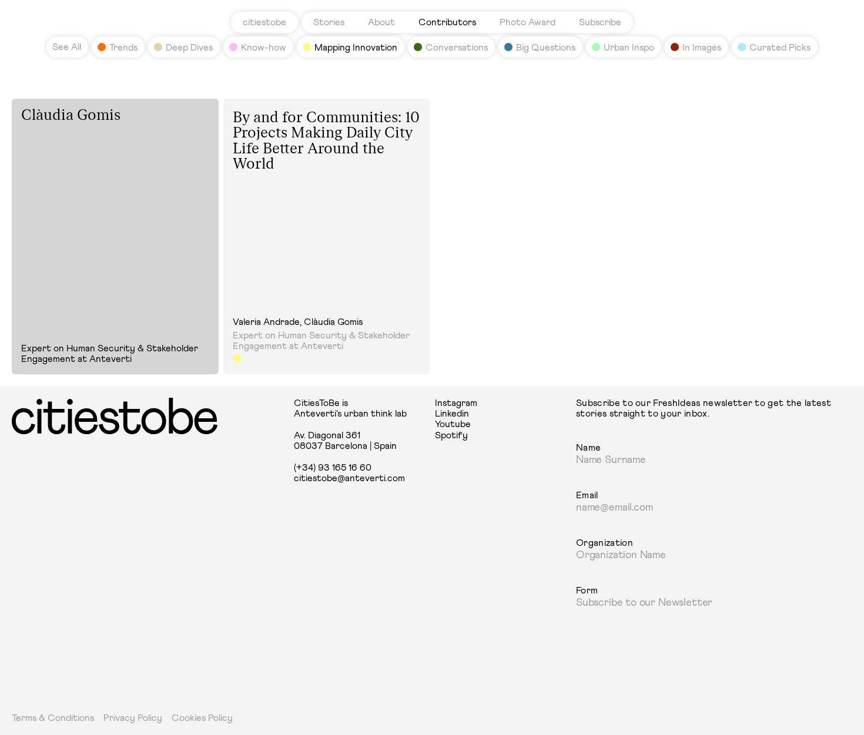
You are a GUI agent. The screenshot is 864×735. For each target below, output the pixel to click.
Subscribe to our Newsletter (644, 603)
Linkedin (452, 413)
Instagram (456, 403)
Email (587, 495)
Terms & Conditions (53, 718)
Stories (328, 22)
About (381, 22)
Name (588, 447)
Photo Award (527, 22)
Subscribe (600, 22)
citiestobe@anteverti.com (349, 478)
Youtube (453, 424)
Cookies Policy (202, 718)
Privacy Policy (132, 718)
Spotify (451, 435)
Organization (604, 543)
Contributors (447, 22)
